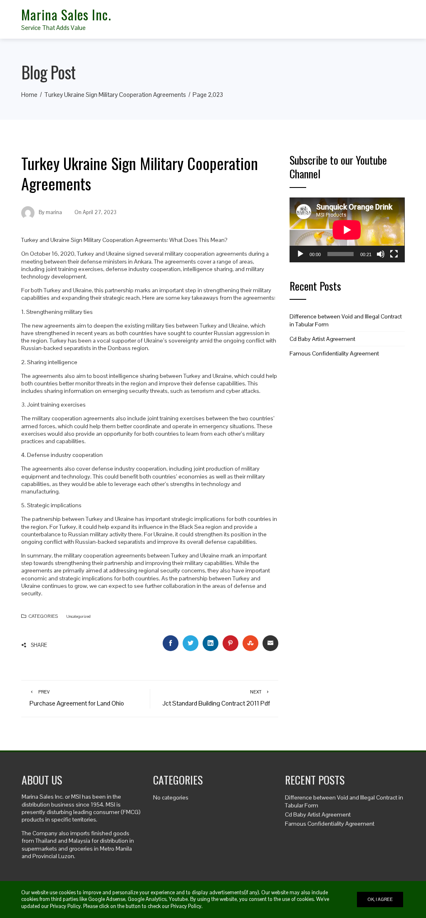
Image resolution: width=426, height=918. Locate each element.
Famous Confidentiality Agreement (334, 353)
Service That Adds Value (53, 28)
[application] (347, 229)
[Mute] (380, 254)
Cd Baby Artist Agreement (322, 339)
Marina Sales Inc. (66, 14)
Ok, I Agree (380, 899)
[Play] (300, 254)
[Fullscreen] (394, 254)
